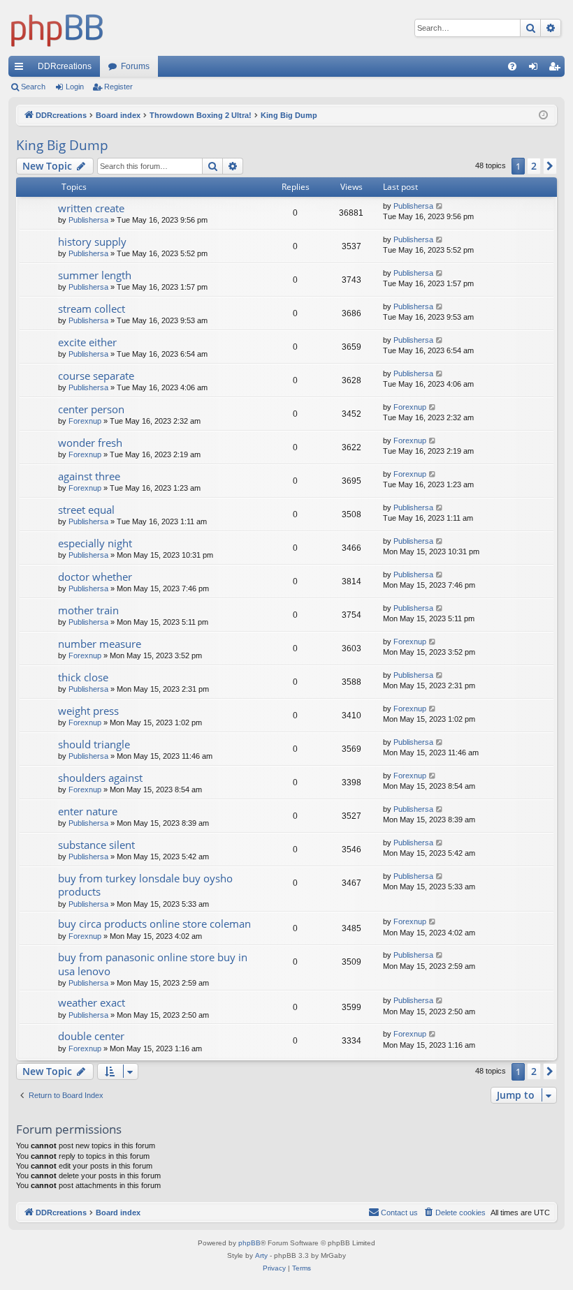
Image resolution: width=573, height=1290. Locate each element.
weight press (88, 711)
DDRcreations (65, 66)
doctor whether (95, 577)
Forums (135, 66)
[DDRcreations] (57, 28)
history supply (92, 242)
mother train (88, 610)
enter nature (87, 811)
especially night (95, 543)
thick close (83, 677)
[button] (550, 166)
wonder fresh (90, 443)
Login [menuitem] (536, 69)
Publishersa (88, 220)
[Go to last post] (439, 206)
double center (91, 1036)
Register (118, 86)
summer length (94, 275)
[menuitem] (512, 66)
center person (91, 409)
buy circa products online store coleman (154, 924)
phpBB (249, 1243)
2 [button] (534, 165)
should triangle (94, 744)
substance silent (96, 845)
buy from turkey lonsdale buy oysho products (145, 884)
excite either (87, 342)
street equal (86, 510)
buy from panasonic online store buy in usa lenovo (152, 963)
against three (89, 476)
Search (33, 86)
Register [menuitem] (557, 69)
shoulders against (100, 778)
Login (75, 86)
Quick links (21, 69)
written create (91, 208)
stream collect (91, 309)
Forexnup (84, 421)
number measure (99, 644)
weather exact (91, 1002)
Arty (261, 1255)
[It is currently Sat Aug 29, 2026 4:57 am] (543, 116)
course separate (96, 376)
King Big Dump (62, 145)
